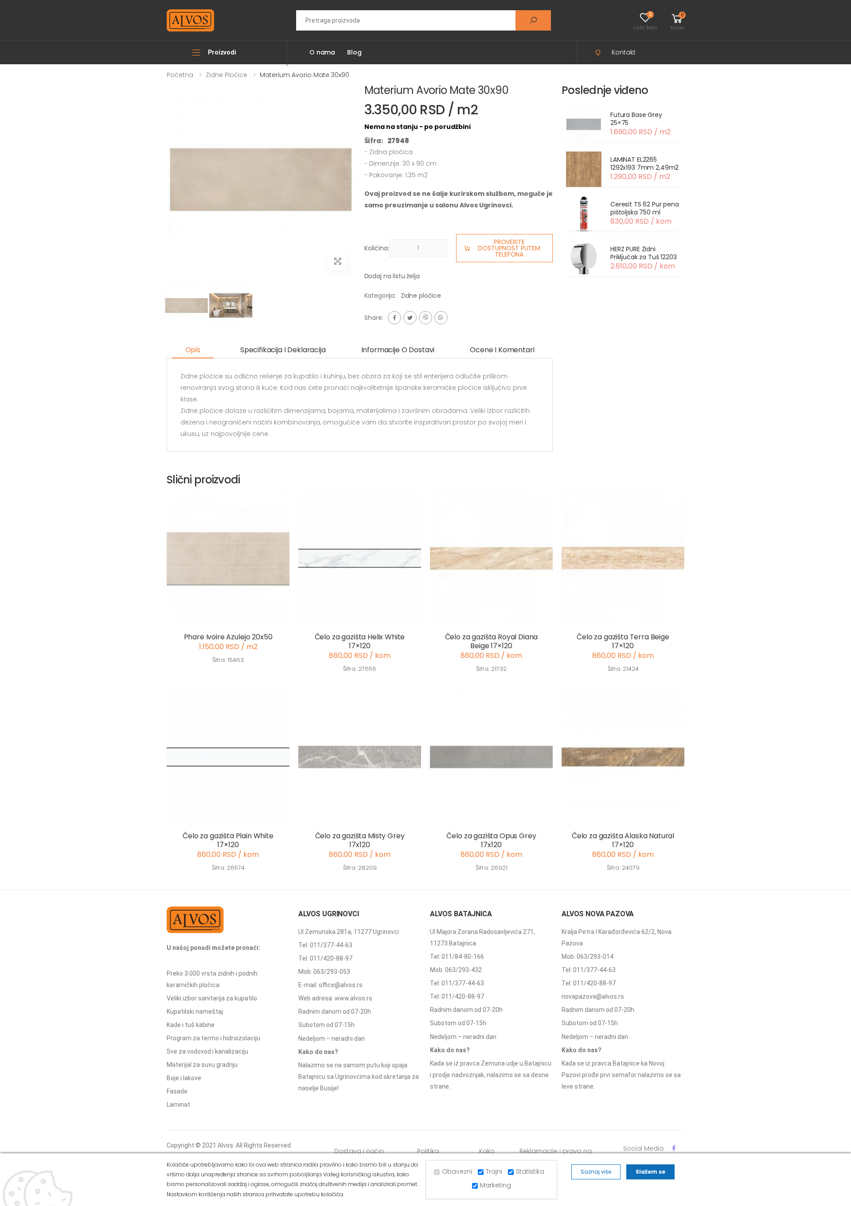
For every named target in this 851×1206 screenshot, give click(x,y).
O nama (322, 52)
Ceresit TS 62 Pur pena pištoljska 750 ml (644, 208)
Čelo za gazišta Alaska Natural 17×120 (623, 840)
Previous (160, 182)
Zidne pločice (226, 74)
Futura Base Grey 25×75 (636, 118)
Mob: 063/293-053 (324, 971)
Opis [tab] (192, 350)
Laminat (178, 1104)
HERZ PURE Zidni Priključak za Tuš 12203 (643, 253)
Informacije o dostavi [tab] (398, 350)
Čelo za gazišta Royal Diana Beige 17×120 (491, 641)
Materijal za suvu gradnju (202, 1064)
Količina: (376, 248)
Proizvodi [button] (222, 52)
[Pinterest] (441, 317)
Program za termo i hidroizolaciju (213, 1038)
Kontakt (624, 52)
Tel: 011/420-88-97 (325, 958)
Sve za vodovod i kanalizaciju (207, 1051)
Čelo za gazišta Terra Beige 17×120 (623, 641)
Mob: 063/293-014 (587, 956)
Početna (180, 74)
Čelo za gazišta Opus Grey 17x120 (491, 840)
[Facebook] (394, 317)
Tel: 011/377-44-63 (325, 945)
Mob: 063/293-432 (456, 969)
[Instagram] (425, 317)
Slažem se (650, 1171)
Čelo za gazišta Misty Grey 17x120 (360, 840)
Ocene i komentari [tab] (502, 350)
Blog (354, 52)
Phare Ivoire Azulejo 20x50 (228, 637)
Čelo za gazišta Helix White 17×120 (360, 641)
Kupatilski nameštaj (195, 1011)
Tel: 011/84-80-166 (457, 956)
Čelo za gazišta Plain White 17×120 (228, 840)
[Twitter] (410, 317)
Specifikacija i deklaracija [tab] (283, 350)
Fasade (177, 1091)
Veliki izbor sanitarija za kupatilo (212, 998)
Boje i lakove (184, 1078)
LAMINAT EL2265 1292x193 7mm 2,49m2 (644, 163)
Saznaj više (596, 1171)
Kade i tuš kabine (191, 1024)
